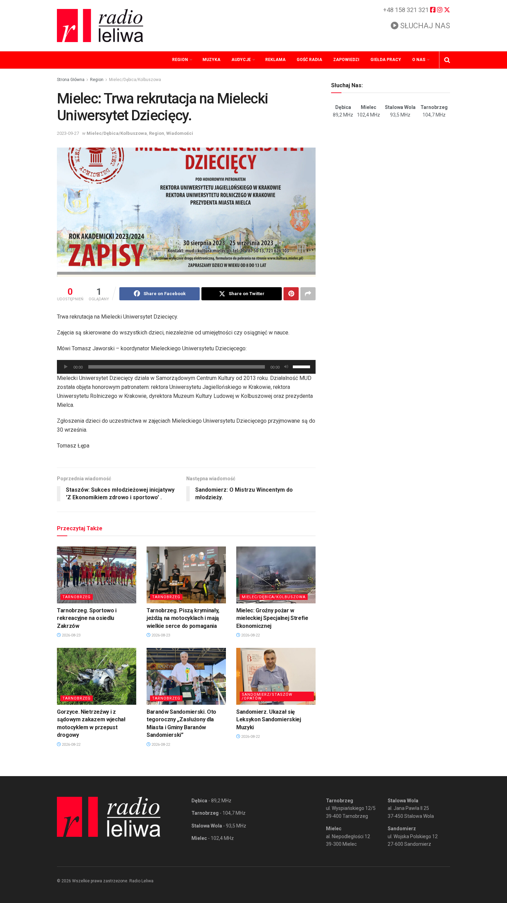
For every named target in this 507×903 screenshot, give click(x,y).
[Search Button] (447, 60)
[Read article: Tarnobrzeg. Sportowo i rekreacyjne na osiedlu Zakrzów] (96, 574)
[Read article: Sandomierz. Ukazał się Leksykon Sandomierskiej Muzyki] (276, 676)
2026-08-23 (70, 635)
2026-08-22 (250, 635)
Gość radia (309, 59)
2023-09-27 (68, 133)
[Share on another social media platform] (308, 293)
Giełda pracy (385, 59)
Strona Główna (70, 79)
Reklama (275, 59)
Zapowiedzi (346, 59)
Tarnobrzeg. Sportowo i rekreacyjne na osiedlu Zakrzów (87, 618)
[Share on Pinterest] (291, 293)
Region (180, 59)
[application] (186, 367)
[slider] (302, 366)
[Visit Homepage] (100, 25)
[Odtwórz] (65, 366)
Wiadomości (179, 133)
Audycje (241, 59)
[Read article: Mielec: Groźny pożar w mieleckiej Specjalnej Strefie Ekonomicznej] (276, 574)
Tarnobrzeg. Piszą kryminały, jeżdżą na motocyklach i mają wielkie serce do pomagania (183, 618)
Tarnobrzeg (76, 597)
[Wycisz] (286, 366)
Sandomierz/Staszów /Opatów (267, 696)
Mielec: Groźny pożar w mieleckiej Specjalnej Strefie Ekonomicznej (272, 618)
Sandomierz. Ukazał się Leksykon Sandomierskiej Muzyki (268, 720)
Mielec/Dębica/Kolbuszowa (135, 79)
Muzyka (211, 59)
